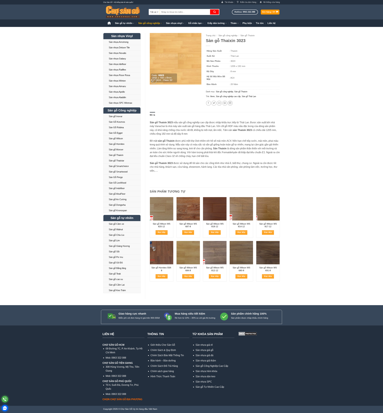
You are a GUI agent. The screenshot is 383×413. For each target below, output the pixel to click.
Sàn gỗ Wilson (116, 138)
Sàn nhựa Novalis (117, 53)
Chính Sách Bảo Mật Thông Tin (167, 355)
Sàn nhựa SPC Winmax (120, 103)
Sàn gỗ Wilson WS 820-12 (161, 225)
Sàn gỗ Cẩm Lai (116, 284)
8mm (212, 96)
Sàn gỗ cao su (116, 279)
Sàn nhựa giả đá (204, 355)
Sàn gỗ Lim (114, 240)
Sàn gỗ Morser (116, 149)
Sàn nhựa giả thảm (206, 360)
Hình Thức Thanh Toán (163, 376)
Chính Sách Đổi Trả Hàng (164, 366)
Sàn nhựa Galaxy (117, 58)
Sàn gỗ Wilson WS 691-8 (268, 269)
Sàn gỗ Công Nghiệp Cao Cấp (212, 366)
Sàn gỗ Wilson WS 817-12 (268, 225)
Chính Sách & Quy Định (163, 350)
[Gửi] (214, 12)
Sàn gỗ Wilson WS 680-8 (241, 269)
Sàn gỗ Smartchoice (119, 166)
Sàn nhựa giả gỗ (204, 350)
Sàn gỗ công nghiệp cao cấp (228, 96)
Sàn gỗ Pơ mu (116, 257)
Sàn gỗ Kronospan (118, 210)
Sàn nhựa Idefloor (117, 64)
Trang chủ (210, 35)
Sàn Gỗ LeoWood (117, 182)
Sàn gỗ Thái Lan (249, 96)
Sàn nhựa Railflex (117, 69)
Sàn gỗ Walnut (116, 229)
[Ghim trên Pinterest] (224, 103)
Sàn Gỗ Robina (116, 127)
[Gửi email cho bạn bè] (219, 103)
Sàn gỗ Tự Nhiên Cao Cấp (210, 387)
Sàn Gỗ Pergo (116, 177)
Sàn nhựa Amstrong (118, 42)
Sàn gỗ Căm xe (116, 224)
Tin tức (260, 23)
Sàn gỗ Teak (115, 273)
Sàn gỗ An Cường (117, 199)
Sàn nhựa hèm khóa (206, 371)
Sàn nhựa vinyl (174, 23)
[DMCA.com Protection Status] (247, 333)
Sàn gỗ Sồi (114, 251)
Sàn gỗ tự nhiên (123, 23)
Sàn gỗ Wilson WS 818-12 (215, 225)
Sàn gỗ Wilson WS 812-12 (215, 269)
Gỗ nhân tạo (195, 23)
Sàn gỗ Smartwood (118, 171)
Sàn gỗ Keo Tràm (117, 290)
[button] (270, 12)
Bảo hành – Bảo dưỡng (163, 360)
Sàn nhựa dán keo (205, 376)
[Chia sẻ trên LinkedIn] (230, 103)
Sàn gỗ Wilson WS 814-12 (241, 225)
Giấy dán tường (216, 23)
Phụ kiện (247, 23)
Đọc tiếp (161, 232)
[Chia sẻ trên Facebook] (208, 103)
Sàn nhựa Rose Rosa (119, 75)
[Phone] (4, 399)
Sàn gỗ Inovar (115, 116)
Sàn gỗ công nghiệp (149, 23)
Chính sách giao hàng (162, 371)
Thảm (234, 23)
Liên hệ (271, 23)
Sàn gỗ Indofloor (117, 188)
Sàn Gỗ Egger (116, 133)
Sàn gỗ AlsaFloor (117, 194)
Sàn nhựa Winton (117, 80)
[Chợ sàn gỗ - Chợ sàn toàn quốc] (123, 11)
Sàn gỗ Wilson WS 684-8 (188, 269)
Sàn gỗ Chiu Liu (116, 235)
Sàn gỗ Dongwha (117, 205)
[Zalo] (4, 408)
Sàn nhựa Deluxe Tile (119, 47)
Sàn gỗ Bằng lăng (117, 268)
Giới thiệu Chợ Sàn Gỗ (163, 345)
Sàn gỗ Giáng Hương (119, 246)
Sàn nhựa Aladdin (117, 97)
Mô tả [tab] (152, 115)
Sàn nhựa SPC (204, 381)
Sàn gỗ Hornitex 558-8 (161, 269)
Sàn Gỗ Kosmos (117, 122)
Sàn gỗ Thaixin (116, 155)
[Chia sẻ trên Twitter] (213, 103)
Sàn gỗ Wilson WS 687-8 (188, 225)
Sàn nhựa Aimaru (117, 86)
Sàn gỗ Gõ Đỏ (116, 262)
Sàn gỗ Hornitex (116, 144)
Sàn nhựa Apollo (117, 91)
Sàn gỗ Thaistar (116, 160)
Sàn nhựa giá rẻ (204, 345)
